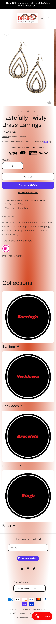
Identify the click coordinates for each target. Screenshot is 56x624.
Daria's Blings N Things (26, 609)
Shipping (5, 136)
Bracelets (10, 466)
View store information (16, 208)
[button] (6, 18)
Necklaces (10, 406)
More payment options (28, 192)
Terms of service (21, 618)
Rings (6, 525)
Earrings (9, 346)
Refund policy (25, 613)
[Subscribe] (44, 547)
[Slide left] (21, 111)
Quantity (6, 160)
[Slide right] (34, 111)
